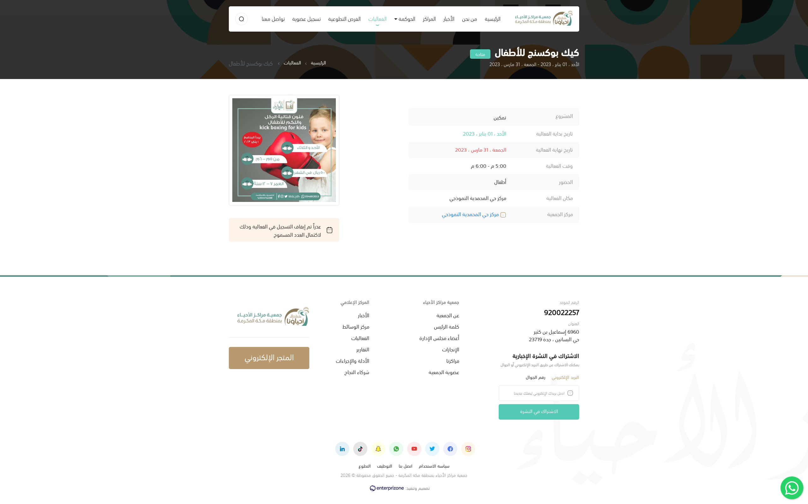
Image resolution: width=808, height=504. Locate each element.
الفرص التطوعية (344, 18)
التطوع (365, 465)
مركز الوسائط (355, 326)
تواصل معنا (273, 18)
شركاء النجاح (356, 371)
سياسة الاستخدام (434, 465)
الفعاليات (377, 18)
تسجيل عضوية (306, 18)
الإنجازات (450, 349)
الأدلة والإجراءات (352, 360)
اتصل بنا (406, 465)
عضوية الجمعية (444, 371)
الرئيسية (491, 18)
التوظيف (384, 465)
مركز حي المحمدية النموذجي (471, 214)
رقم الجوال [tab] (535, 376)
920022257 (561, 312)
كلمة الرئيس (446, 326)
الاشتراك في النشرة (539, 410)
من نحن (469, 18)
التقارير (362, 349)
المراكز (429, 18)
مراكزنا (452, 360)
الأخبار (448, 18)
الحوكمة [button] (407, 18)
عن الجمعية (448, 315)
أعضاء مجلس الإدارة (439, 337)
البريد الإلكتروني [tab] (565, 376)
